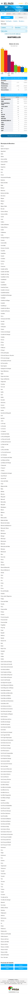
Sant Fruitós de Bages (5, 755)
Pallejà (2, 598)
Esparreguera (4, 365)
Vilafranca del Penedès (6, 933)
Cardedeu (3, 258)
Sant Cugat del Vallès (5, 735)
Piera (2, 606)
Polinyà (2, 612)
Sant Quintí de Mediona (6, 818)
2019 (3, 13)
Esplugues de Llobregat (6, 368)
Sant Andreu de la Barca (6, 706)
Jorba (2, 420)
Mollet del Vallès (4, 520)
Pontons (2, 614)
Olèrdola (3, 564)
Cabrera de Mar (4, 214)
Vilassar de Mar (4, 952)
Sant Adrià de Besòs (5, 669)
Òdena (2, 562)
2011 (25, 13)
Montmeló (3, 543)
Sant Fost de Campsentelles (7, 753)
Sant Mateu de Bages (5, 797)
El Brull (2, 345)
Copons (2, 329)
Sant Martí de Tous (5, 789)
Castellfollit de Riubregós (6, 295)
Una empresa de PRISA (13, 988)
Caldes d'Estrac (4, 227)
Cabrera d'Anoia (4, 211)
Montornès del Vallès (5, 546)
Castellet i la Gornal (5, 290)
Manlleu (2, 491)
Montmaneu (3, 541)
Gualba (2, 410)
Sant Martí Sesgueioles (6, 795)
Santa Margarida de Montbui (7, 685)
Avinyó (2, 174)
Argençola (3, 164)
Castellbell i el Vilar (5, 277)
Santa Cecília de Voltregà (6, 661)
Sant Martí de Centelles (6, 787)
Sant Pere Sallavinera (5, 813)
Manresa (3, 494)
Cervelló (2, 321)
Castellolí (3, 303)
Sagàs (2, 653)
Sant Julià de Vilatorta (5, 774)
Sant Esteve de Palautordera (7, 740)
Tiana (2, 884)
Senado (21, 17)
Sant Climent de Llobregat (6, 732)
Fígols (2, 373)
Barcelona (3, 195)
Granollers (3, 407)
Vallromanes (3, 918)
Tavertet (2, 876)
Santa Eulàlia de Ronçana (6, 677)
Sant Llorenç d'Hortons (6, 779)
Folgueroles (3, 381)
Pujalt (2, 630)
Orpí (2, 585)
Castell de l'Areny (4, 287)
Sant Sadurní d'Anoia (5, 829)
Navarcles (3, 557)
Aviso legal (22, 981)
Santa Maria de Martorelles (7, 693)
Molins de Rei (4, 517)
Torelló (2, 892)
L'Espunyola (3, 465)
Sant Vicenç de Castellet (6, 837)
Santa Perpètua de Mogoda (7, 714)
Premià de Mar (4, 622)
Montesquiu (3, 533)
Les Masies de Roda (5, 460)
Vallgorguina (3, 912)
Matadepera (3, 507)
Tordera (2, 889)
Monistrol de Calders (5, 523)
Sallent (2, 659)
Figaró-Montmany (5, 371)
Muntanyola (3, 551)
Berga (2, 203)
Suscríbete (21, 3)
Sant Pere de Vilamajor (6, 810)
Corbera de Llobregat (5, 331)
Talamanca (3, 868)
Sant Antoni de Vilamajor (6, 711)
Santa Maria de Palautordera (7, 700)
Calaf (2, 219)
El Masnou (3, 347)
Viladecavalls (4, 931)
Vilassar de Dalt (4, 949)
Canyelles (3, 250)
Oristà (2, 583)
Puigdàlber (3, 625)
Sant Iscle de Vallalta (5, 761)
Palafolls (3, 593)
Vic (1, 923)
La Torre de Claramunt (6, 452)
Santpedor (3, 800)
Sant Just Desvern (5, 776)
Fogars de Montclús (5, 379)
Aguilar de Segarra (5, 148)
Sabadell (3, 651)
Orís (2, 580)
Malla (2, 488)
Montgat (2, 536)
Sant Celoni (3, 729)
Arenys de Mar (4, 159)
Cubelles (3, 337)
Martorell (3, 499)
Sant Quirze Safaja (5, 826)
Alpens (2, 156)
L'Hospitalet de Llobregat (6, 473)
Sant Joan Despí (4, 766)
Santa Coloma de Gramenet (7, 666)
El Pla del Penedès (5, 352)
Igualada (3, 418)
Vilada (2, 926)
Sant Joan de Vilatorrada (6, 769)
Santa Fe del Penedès (5, 680)
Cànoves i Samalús (5, 248)
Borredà (2, 208)
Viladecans (3, 928)
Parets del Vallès (4, 601)
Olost (2, 575)
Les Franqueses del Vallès (6, 457)
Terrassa (3, 881)
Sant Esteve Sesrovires (6, 742)
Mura (2, 554)
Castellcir (3, 282)
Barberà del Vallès (5, 193)
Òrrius (2, 588)
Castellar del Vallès (5, 271)
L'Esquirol (3, 468)
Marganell (3, 496)
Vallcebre (3, 910)
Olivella (2, 572)
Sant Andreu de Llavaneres (7, 708)
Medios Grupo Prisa (13, 992)
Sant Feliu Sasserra (5, 750)
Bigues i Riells (4, 206)
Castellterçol (3, 305)
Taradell (2, 871)
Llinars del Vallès (4, 481)
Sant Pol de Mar (4, 816)
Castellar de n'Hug (5, 274)
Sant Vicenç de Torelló (6, 844)
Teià (2, 878)
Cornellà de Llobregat (5, 334)
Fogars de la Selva (5, 376)
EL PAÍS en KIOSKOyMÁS (12, 983)
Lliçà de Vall (3, 478)
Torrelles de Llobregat (5, 899)
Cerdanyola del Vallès (5, 318)
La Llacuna (3, 428)
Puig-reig (3, 627)
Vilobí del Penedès (5, 954)
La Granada (3, 426)
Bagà (2, 185)
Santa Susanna (4, 716)
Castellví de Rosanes (5, 311)
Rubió (2, 646)
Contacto (4, 981)
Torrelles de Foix (4, 897)
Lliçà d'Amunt (4, 475)
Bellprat (2, 201)
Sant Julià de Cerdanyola (6, 771)
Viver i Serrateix (4, 957)
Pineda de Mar (4, 609)
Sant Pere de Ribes (5, 803)
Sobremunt (3, 855)
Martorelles (3, 502)
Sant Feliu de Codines (5, 745)
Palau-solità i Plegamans (6, 596)
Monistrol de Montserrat (6, 525)
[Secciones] (2, 3)
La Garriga (3, 423)
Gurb (2, 415)
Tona (2, 886)
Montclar (3, 530)
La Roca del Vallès (5, 449)
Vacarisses (3, 905)
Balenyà (2, 188)
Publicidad (17, 981)
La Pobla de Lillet (4, 444)
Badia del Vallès (4, 182)
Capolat (2, 256)
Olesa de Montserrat (5, 570)
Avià (2, 172)
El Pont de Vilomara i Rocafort (7, 355)
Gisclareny (3, 402)
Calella (2, 229)
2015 (19, 13)
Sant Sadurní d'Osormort (6, 831)
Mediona (3, 512)
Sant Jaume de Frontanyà (6, 763)
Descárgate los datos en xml (14, 135)
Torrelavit (3, 894)
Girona (20, 965)
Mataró (2, 509)
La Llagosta (3, 431)
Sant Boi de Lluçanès (5, 724)
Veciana (2, 920)
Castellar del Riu (4, 269)
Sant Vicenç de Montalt (6, 842)
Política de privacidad (5, 982)
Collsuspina (3, 326)
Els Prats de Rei (4, 363)
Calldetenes (3, 232)
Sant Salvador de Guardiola (7, 834)
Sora (2, 858)
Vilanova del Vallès (5, 941)
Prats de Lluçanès (5, 617)
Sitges (2, 852)
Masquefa (3, 504)
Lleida (7, 968)
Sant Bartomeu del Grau (6, 719)
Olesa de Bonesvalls (5, 567)
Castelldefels (3, 284)
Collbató (2, 324)
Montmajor (3, 538)
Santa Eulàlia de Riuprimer (6, 674)
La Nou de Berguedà (5, 436)
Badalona (3, 180)
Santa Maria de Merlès (6, 695)
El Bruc (2, 342)
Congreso (7, 17)
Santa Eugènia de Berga (6, 672)
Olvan (2, 577)
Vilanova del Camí (5, 939)
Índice (19, 983)
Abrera (2, 146)
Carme (2, 263)
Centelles (3, 313)
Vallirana (3, 915)
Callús (2, 235)
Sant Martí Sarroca (5, 792)
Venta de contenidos (11, 981)
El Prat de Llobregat (5, 358)
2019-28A (9, 13)
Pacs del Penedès (5, 591)
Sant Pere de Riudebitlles (6, 805)
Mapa (26, 10)
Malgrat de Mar (4, 486)
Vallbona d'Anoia (4, 907)
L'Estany (2, 470)
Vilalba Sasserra (4, 936)
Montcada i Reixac (5, 528)
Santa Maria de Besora (6, 690)
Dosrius (2, 339)
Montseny (3, 549)
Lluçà (2, 483)
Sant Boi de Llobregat (5, 721)
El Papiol (3, 350)
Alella (2, 153)
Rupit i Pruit (3, 648)
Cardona (3, 261)
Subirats (2, 860)
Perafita (2, 604)
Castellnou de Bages (5, 300)
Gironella (3, 400)
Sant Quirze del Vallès (5, 823)
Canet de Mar (4, 242)
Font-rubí (3, 386)
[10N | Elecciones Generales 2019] (14, 7)
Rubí (2, 643)
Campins (3, 240)
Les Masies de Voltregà (6, 462)
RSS (21, 983)
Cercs (2, 316)
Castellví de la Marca (5, 308)
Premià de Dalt (4, 619)
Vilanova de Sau (4, 944)
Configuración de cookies (21, 982)
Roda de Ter (3, 640)
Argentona (3, 167)
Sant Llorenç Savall (5, 782)
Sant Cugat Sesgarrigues (6, 737)
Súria (2, 863)
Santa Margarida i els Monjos (7, 687)
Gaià (2, 389)
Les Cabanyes (4, 454)
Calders (2, 222)
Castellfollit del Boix (5, 292)
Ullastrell (3, 902)
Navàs (2, 559)
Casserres (3, 266)
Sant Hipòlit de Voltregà (6, 758)
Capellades (3, 253)
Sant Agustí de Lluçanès (6, 682)
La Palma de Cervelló (5, 439)
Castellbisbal (3, 279)
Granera (2, 405)
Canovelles (3, 245)
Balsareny (3, 190)
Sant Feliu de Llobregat (6, 748)
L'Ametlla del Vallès (5, 434)
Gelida (2, 397)
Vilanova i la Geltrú (5, 947)
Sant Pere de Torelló (5, 808)
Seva (2, 850)
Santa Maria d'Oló (5, 703)
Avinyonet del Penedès (6, 177)
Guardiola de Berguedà (6, 413)
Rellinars (3, 635)
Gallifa (2, 392)
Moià (2, 515)
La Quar (2, 447)
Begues (2, 198)
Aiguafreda (3, 151)
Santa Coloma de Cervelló (6, 664)
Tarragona (20, 968)
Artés (2, 169)
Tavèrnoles (3, 873)
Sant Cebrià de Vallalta (6, 727)
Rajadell (2, 632)
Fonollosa (3, 384)
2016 (14, 13)
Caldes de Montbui (5, 224)
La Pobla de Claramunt (6, 441)
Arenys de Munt (4, 161)
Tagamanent (3, 865)
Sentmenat (3, 847)
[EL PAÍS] (9, 3)
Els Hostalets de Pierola (6, 360)
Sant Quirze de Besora (6, 821)
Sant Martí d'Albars (5, 784)
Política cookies (13, 982)
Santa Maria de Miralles (6, 698)
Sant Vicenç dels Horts (6, 839)
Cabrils (2, 216)
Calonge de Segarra (5, 237)
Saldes (2, 656)
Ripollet (2, 638)
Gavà (2, 394)
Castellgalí (3, 297)
